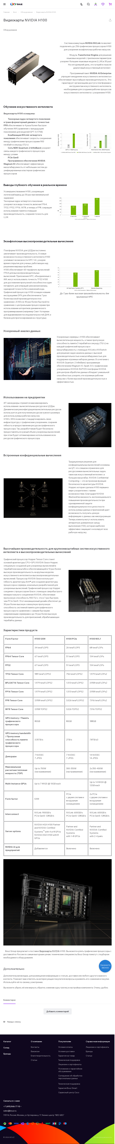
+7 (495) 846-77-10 (11, 1113)
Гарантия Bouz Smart (66, 1094)
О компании (35, 1048)
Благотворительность (40, 1062)
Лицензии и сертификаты (69, 1071)
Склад (6, 1054)
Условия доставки (65, 1058)
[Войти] (93, 4)
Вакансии (34, 1058)
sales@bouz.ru (9, 1117)
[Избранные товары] (100, 4)
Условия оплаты (64, 1053)
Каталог (7, 1048)
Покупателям (63, 1048)
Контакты (34, 1053)
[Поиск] (86, 4)
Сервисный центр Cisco (67, 1099)
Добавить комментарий (56, 1018)
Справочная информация (96, 1048)
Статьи (33, 1066)
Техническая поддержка (68, 1066)
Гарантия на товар (65, 1062)
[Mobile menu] (4, 4)
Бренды (7, 1060)
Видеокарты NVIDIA (49, 957)
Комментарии (9, 1006)
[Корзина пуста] (108, 4)
